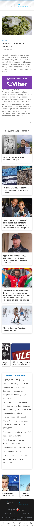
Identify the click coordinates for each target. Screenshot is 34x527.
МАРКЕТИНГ (8, 514)
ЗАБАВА (4, 40)
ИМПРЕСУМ (26, 514)
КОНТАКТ (17, 514)
